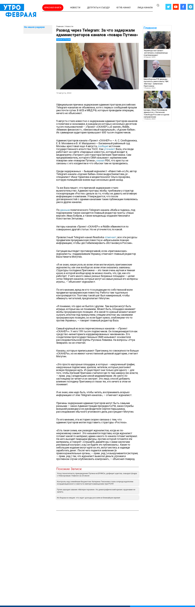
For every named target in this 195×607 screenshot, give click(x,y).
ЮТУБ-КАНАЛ (123, 7)
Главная (60, 26)
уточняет (109, 149)
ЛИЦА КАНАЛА (145, 7)
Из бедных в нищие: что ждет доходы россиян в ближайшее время (88, 497)
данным (65, 210)
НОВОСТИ (75, 7)
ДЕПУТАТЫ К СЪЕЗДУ (98, 7)
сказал (100, 160)
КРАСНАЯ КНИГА (52, 7)
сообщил (103, 146)
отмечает (110, 237)
